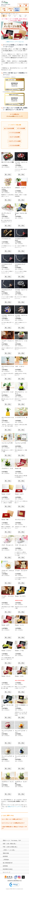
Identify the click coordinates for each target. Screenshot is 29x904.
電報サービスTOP (4, 13)
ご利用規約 (6, 859)
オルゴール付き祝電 (14, 136)
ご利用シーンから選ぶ (9, 850)
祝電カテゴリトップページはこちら (15, 41)
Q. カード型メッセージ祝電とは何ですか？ (12, 819)
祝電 (9, 13)
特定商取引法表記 (8, 869)
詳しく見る (8, 174)
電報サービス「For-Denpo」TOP (12, 840)
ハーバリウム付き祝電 (14, 132)
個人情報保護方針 (8, 862)
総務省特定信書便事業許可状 (15, 880)
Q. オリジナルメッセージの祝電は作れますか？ (13, 823)
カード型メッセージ (14, 13)
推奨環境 (5, 856)
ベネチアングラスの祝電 (14, 141)
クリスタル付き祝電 (14, 145)
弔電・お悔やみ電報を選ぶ (10, 847)
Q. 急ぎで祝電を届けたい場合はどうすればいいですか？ (14, 827)
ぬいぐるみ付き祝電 (9, 128)
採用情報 (5, 866)
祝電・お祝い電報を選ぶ (9, 843)
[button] (15, 884)
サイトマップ (6, 872)
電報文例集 (6, 853)
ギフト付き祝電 (21, 128)
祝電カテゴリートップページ (15, 806)
